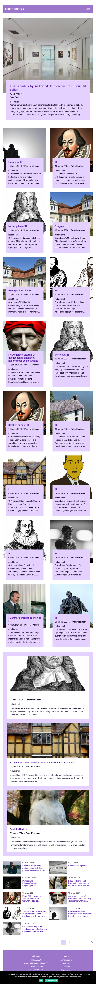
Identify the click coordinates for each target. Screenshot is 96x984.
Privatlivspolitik (51, 980)
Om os (66, 963)
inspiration (14, 102)
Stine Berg (14, 97)
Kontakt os (66, 970)
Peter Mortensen (32, 166)
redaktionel (13, 170)
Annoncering (66, 960)
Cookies (66, 967)
